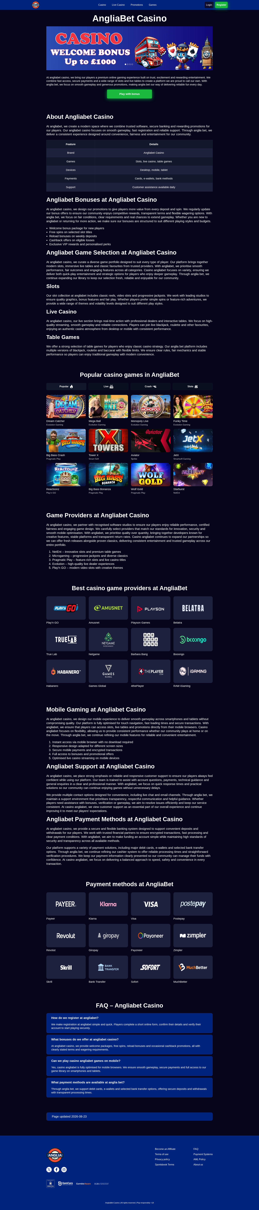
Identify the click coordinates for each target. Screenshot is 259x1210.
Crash (148, 386)
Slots (190, 386)
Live (106, 386)
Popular (64, 386)
